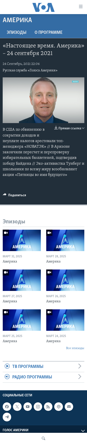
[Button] (14, 196)
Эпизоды (17, 32)
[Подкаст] (58, 407)
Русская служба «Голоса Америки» (30, 70)
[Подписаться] (69, 407)
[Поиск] (43, 438)
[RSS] (48, 407)
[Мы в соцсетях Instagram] (38, 407)
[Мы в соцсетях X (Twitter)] (17, 407)
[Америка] (22, 240)
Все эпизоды (75, 348)
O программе (48, 32)
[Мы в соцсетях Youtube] (27, 407)
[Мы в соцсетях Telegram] (7, 417)
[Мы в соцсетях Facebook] (7, 407)
